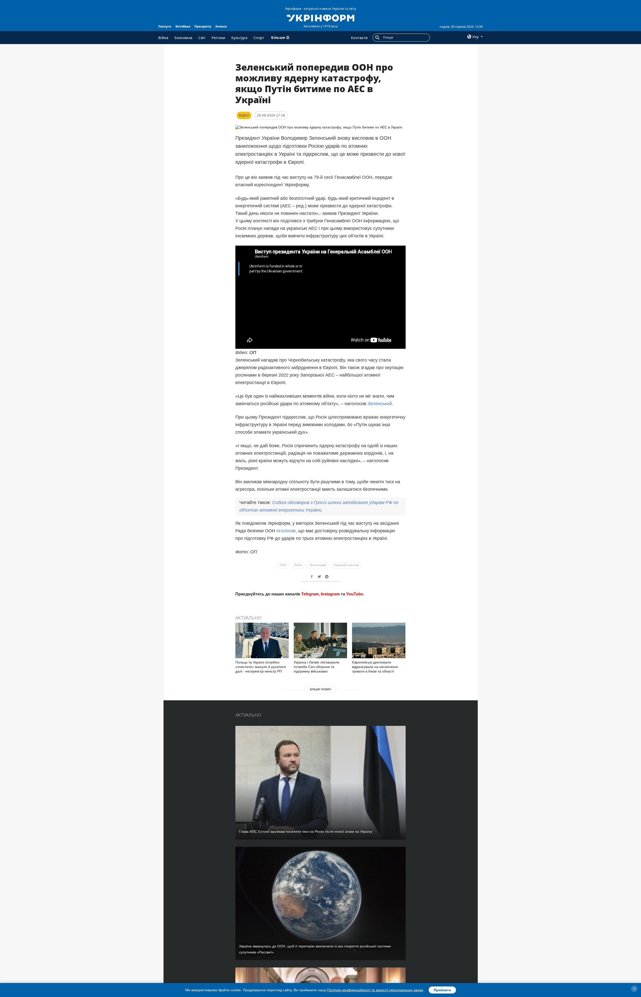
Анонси (221, 26)
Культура (239, 37)
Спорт (258, 37)
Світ (202, 37)
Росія (298, 565)
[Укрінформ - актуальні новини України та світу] (320, 17)
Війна (163, 37)
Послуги (164, 26)
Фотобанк (182, 26)
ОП (252, 352)
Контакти (359, 37)
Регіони (218, 37)
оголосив (286, 530)
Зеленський (380, 403)
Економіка (184, 37)
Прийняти (442, 990)
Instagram (330, 594)
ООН (283, 565)
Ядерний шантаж (346, 565)
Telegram (310, 594)
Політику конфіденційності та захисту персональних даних (375, 990)
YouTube (354, 594)
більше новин (320, 689)
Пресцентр (202, 26)
